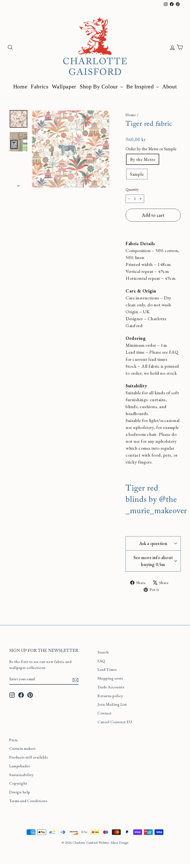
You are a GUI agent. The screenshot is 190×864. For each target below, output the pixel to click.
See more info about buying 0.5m (153, 560)
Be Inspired (140, 87)
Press (13, 739)
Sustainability (21, 774)
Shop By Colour (99, 87)
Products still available (28, 757)
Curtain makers (22, 748)
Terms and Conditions (28, 800)
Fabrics (39, 87)
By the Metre (142, 159)
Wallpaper (64, 87)
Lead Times (107, 669)
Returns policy (110, 695)
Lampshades (19, 765)
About (169, 87)
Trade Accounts (111, 686)
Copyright (18, 783)
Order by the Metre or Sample (151, 148)
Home (20, 87)
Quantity (132, 189)
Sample (137, 174)
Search (103, 652)
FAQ (173, 352)
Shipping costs (110, 678)
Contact (105, 713)
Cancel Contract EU (115, 721)
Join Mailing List (112, 704)
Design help (19, 792)
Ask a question (153, 543)
